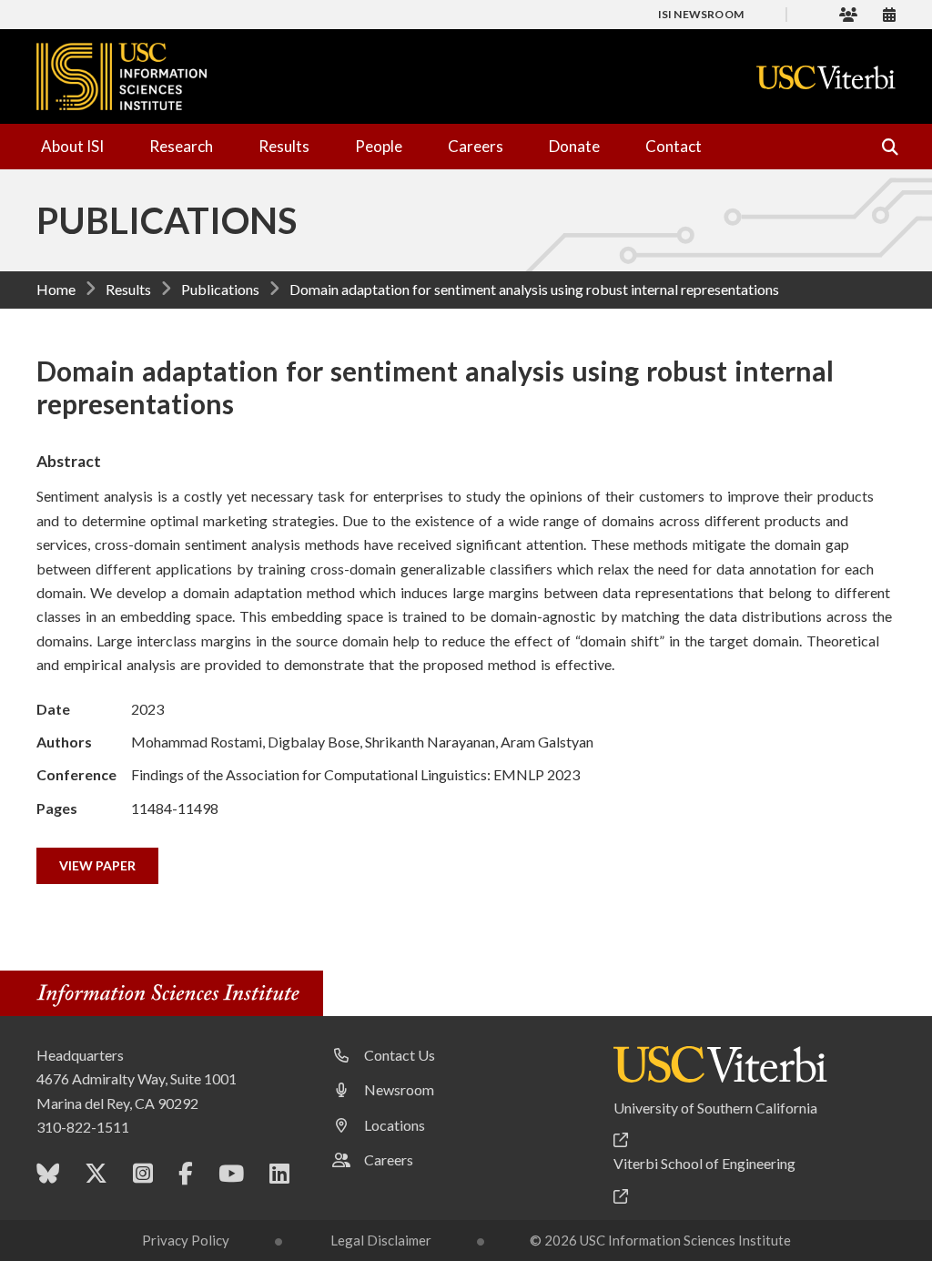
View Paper (97, 865)
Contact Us (399, 1054)
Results (283, 146)
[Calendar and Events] (889, 14)
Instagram (143, 1177)
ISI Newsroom (701, 14)
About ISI (72, 146)
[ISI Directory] (848, 14)
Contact (673, 146)
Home (56, 289)
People (378, 146)
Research (181, 146)
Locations (394, 1125)
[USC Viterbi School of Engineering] (826, 77)
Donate (574, 146)
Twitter (96, 1177)
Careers (475, 146)
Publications (220, 289)
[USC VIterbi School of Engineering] (720, 1064)
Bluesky (47, 1177)
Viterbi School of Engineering (704, 1163)
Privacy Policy (185, 1240)
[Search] (882, 146)
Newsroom (399, 1089)
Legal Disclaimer (380, 1240)
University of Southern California (715, 1107)
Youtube (231, 1177)
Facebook (185, 1177)
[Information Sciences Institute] (172, 995)
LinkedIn (279, 1177)
